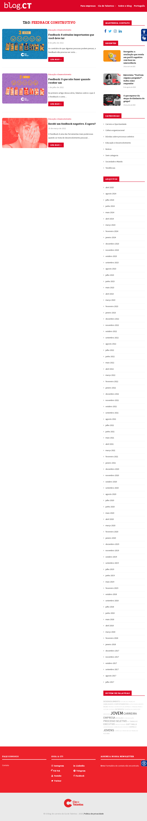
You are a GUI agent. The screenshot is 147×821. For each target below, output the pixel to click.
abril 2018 (110, 625)
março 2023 (110, 300)
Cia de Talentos (106, 6)
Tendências (110, 168)
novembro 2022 (112, 325)
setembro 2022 (112, 337)
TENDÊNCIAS (128, 709)
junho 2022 (110, 356)
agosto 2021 (111, 419)
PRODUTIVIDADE (120, 724)
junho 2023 (110, 281)
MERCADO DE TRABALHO (130, 731)
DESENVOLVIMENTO (111, 701)
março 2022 (110, 375)
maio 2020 (110, 513)
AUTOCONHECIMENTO (136, 704)
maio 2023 (110, 287)
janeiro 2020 (111, 538)
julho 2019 (110, 569)
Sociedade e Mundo (114, 161)
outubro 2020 (111, 481)
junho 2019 (110, 575)
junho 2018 (110, 613)
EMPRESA (109, 717)
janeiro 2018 (111, 644)
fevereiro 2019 (112, 588)
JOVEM (117, 713)
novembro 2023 (112, 250)
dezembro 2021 (112, 394)
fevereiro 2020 (112, 531)
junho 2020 (110, 506)
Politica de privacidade (94, 813)
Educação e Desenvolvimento (59, 30)
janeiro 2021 (111, 463)
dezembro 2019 (112, 544)
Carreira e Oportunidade (116, 124)
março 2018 (110, 632)
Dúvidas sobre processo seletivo (120, 136)
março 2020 (110, 525)
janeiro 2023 (111, 312)
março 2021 (110, 450)
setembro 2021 (112, 412)
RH (128, 721)
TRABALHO (133, 721)
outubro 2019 (111, 556)
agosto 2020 (111, 494)
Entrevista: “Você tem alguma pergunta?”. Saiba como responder (133, 79)
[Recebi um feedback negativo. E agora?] (24, 133)
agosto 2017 (111, 675)
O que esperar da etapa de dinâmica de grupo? (133, 98)
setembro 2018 (112, 600)
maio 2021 (110, 437)
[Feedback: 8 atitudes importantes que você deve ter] (24, 44)
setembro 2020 (112, 488)
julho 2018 (110, 606)
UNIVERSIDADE (108, 727)
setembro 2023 (112, 262)
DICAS (105, 707)
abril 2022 (110, 369)
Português (139, 6)
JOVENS (108, 730)
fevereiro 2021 (112, 456)
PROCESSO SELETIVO (115, 721)
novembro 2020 (112, 475)
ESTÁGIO (112, 709)
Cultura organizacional (115, 130)
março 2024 (110, 225)
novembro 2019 (112, 550)
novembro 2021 (112, 400)
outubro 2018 (111, 594)
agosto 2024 (111, 193)
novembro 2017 (112, 657)
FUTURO (106, 733)
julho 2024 (110, 200)
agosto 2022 (111, 344)
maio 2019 (110, 581)
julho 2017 (110, 682)
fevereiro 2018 (112, 638)
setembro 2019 (112, 563)
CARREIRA (130, 713)
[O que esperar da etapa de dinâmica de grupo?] (112, 100)
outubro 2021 (111, 406)
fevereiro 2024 (112, 231)
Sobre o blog (125, 6)
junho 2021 (110, 431)
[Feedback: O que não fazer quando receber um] (24, 88)
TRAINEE (111, 707)
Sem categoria (112, 155)
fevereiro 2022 (112, 381)
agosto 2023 (111, 268)
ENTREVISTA (119, 709)
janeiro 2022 (111, 387)
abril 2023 (110, 294)
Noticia (108, 149)
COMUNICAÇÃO (129, 718)
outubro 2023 (111, 256)
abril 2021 (110, 444)
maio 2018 (110, 619)
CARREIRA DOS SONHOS (121, 727)
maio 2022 (110, 362)
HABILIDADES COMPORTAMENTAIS (116, 704)
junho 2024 (110, 206)
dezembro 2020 (112, 469)
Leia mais (55, 59)
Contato (5, 765)
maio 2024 (110, 212)
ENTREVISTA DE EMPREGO (122, 707)
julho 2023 (110, 275)
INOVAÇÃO (120, 718)
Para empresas (88, 6)
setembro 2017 (112, 669)
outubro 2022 (111, 331)
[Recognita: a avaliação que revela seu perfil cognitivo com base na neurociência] (112, 56)
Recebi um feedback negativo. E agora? (72, 123)
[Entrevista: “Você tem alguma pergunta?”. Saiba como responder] (112, 79)
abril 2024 (110, 218)
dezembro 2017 (112, 650)
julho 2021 (110, 425)
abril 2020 (110, 519)
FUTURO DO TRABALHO (127, 702)
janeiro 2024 (111, 237)
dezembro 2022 (112, 319)
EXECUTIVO (109, 724)
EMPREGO (133, 727)
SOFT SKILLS (131, 724)
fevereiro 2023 (112, 306)
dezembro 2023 (112, 243)
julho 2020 (110, 500)
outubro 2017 (111, 663)
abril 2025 (110, 187)
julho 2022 (110, 350)
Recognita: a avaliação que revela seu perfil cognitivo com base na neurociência (133, 57)
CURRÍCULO (118, 731)
